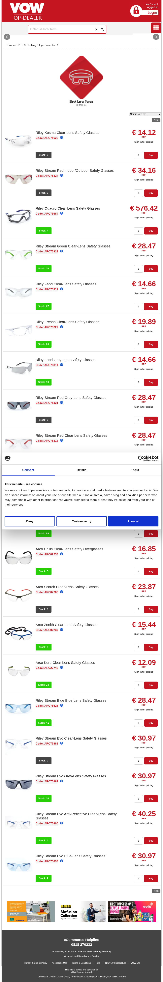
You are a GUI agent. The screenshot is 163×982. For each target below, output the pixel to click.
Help (98, 963)
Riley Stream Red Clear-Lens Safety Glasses (71, 436)
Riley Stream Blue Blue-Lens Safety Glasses (71, 700)
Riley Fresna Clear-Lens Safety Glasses (67, 322)
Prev (7, 37)
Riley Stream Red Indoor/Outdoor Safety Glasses (75, 171)
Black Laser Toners (81, 101)
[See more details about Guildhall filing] (31, 921)
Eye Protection (47, 45)
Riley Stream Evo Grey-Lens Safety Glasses (71, 776)
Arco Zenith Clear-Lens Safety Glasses (66, 625)
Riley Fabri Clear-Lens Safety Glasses (66, 284)
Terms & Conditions (81, 963)
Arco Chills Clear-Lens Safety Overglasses (69, 549)
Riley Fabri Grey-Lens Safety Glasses (65, 360)
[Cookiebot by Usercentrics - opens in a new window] (141, 458)
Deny (29, 521)
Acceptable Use (59, 963)
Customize (79, 521)
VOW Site (135, 963)
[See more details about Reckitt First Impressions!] (132, 921)
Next (156, 37)
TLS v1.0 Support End (115, 963)
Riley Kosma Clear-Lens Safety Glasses (67, 133)
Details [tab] (81, 470)
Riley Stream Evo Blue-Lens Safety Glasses (70, 856)
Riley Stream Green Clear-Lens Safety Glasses (73, 246)
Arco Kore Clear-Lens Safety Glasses (65, 663)
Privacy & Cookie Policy (35, 963)
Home (11, 45)
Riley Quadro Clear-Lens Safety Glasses (68, 208)
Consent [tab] (28, 470)
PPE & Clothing (27, 45)
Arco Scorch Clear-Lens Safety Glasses (67, 587)
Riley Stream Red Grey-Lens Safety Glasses (71, 398)
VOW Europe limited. (81, 972)
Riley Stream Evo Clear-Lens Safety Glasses (71, 738)
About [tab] (134, 470)
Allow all (133, 521)
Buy (151, 155)
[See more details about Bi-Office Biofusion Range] (81, 921)
